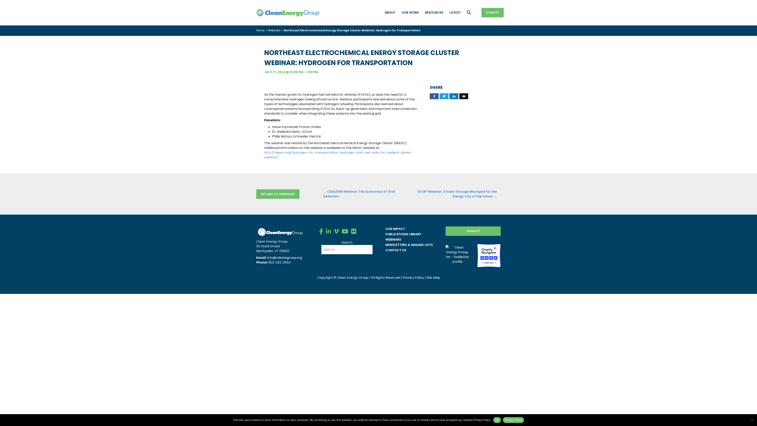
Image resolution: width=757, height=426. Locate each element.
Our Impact (395, 229)
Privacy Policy (413, 277)
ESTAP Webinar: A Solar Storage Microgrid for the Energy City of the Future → (457, 194)
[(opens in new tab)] (489, 255)
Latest (455, 12)
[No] (752, 420)
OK (497, 419)
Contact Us (395, 250)
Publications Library (403, 234)
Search (346, 242)
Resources (434, 12)
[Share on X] (444, 96)
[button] (469, 12)
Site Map (433, 277)
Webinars (274, 30)
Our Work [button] (410, 12)
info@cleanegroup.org (284, 257)
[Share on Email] (463, 96)
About (390, 12)
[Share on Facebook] (434, 96)
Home (260, 30)
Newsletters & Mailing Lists (409, 245)
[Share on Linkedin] (453, 96)
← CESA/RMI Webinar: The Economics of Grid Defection (359, 194)
